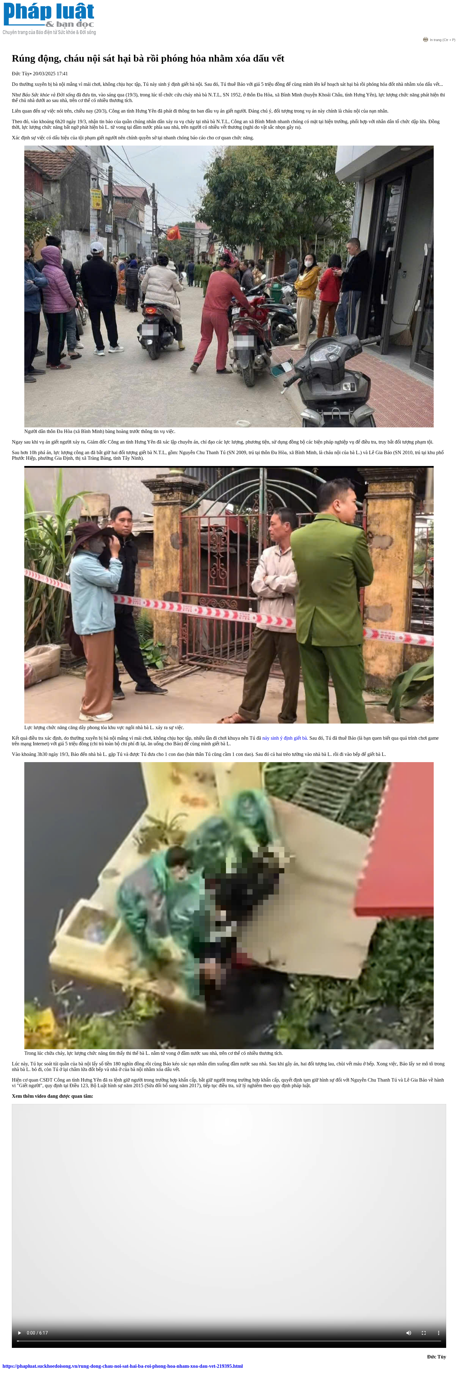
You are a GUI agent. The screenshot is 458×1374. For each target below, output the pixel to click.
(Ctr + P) (443, 40)
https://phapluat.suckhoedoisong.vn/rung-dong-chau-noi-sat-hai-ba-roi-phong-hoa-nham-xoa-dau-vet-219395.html (122, 1366)
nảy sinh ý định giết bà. (285, 738)
